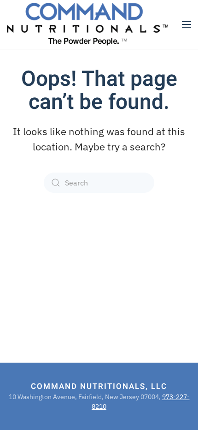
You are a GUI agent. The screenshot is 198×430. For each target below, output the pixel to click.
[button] (186, 24)
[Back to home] (87, 24)
